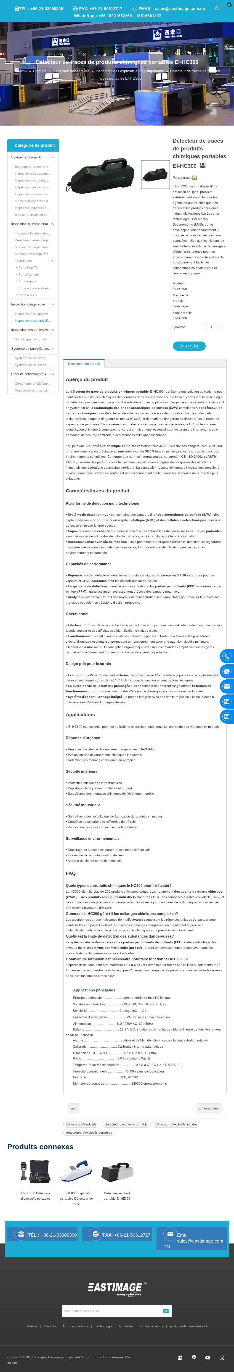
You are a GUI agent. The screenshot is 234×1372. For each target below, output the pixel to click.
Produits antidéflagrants (28, 374)
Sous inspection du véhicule (35, 339)
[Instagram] (222, 1358)
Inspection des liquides (31, 313)
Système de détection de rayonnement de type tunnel (36, 358)
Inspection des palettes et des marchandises (36, 180)
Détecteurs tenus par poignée (36, 240)
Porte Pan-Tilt (28, 267)
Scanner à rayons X (26, 157)
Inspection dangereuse (28, 304)
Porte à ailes (28, 295)
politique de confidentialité (188, 1326)
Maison (32, 1326)
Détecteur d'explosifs (81, 1124)
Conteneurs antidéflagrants (34, 383)
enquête (192, 346)
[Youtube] (208, 1358)
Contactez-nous (151, 1326)
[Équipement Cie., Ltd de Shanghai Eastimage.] (117, 1289)
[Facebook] (194, 1358)
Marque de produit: (181, 297)
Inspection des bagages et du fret (36, 173)
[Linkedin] (180, 1358)
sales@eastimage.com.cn (180, 8)
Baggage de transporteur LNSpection (36, 166)
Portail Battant (29, 274)
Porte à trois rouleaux (34, 288)
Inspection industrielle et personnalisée (36, 208)
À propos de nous (75, 1326)
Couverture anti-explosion (33, 390)
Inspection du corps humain (31, 224)
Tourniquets (23, 261)
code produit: (182, 313)
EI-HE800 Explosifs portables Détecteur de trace (76, 1198)
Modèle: (178, 283)
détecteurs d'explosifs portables (89, 1132)
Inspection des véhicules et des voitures (34, 330)
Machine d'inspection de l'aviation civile (36, 201)
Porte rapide (27, 281)
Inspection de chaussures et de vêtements (36, 187)
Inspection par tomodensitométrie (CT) (36, 194)
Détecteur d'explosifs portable (126, 1124)
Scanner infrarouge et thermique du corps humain (36, 254)
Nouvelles (126, 1326)
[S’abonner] (166, 1310)
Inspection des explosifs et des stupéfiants (36, 320)
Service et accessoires (31, 214)
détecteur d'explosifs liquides (176, 1124)
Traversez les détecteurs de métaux (36, 233)
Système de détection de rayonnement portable (36, 365)
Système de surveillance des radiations (34, 348)
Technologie (103, 1326)
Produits (50, 1326)
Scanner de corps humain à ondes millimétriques (36, 247)
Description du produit (84, 363)
